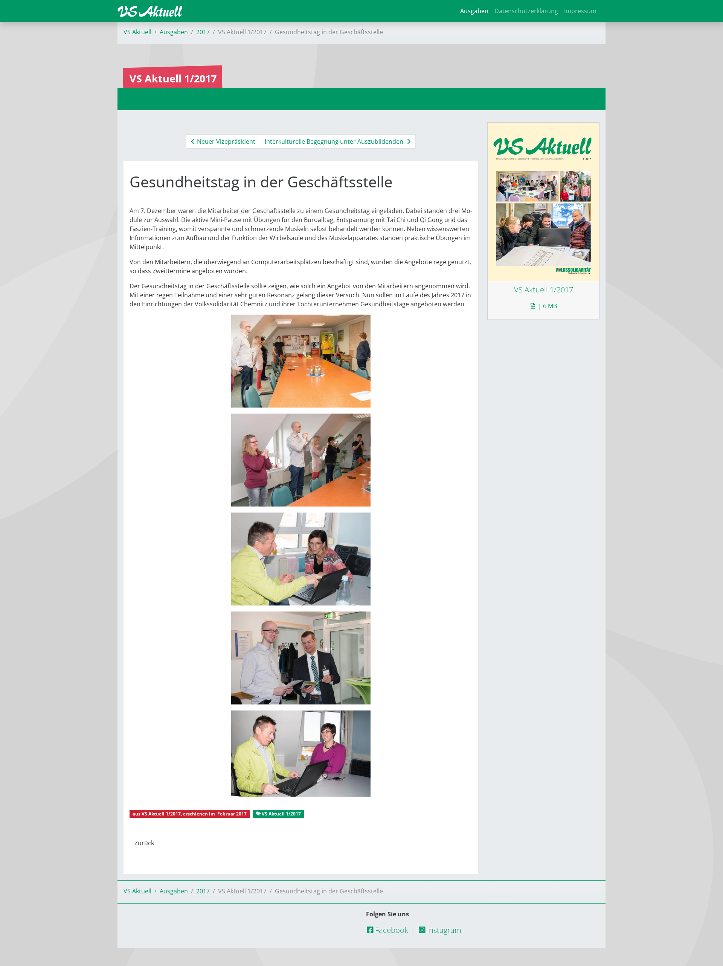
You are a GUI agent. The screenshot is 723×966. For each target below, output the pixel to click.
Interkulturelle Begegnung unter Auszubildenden (335, 141)
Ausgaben (474, 11)
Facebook (390, 930)
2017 (203, 32)
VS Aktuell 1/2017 (161, 814)
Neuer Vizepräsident (225, 141)
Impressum (580, 11)
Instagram (443, 930)
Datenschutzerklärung (526, 11)
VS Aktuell (137, 32)
